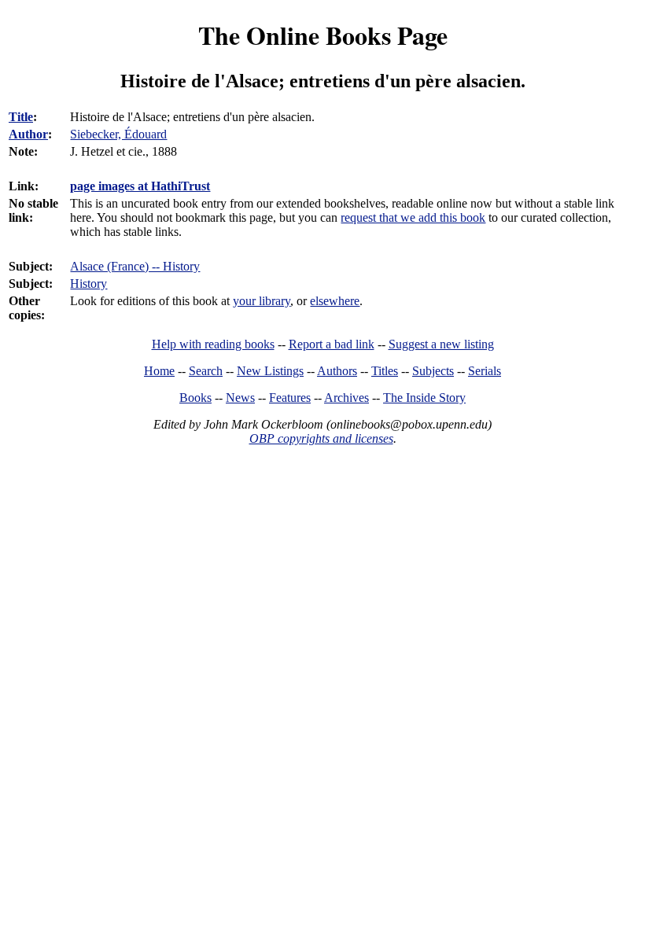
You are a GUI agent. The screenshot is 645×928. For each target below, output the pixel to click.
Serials (484, 370)
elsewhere (334, 300)
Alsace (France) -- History (135, 266)
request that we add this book (413, 217)
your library (261, 300)
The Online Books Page (323, 35)
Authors (337, 370)
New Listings (270, 370)
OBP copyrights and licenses (321, 438)
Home (159, 370)
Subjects (433, 370)
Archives (346, 397)
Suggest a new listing (441, 344)
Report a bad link (331, 344)
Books (195, 397)
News (240, 397)
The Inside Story (424, 397)
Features (290, 397)
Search (206, 370)
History (88, 283)
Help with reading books (213, 344)
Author (28, 134)
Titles (384, 370)
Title (21, 116)
